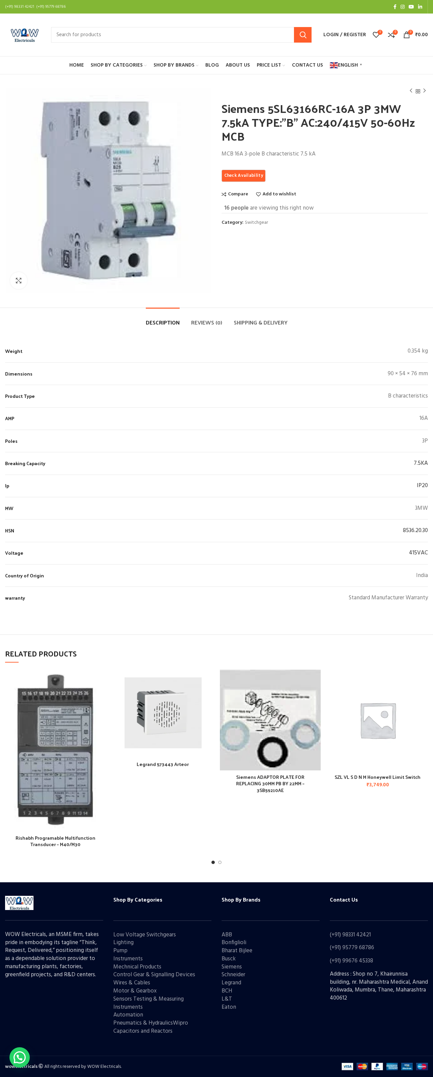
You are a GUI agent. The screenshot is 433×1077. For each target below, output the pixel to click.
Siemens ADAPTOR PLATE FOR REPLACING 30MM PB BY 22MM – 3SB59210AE (270, 783)
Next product (424, 91)
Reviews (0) (206, 322)
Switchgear (256, 223)
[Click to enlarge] (18, 280)
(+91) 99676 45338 (351, 960)
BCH (227, 991)
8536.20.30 (415, 530)
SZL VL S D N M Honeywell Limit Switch (377, 777)
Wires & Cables (131, 982)
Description (163, 322)
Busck (229, 958)
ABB (227, 934)
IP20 (422, 485)
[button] (422, 695)
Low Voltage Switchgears (144, 934)
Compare (238, 194)
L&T (227, 999)
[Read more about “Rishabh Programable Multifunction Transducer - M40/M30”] (100, 695)
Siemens (232, 967)
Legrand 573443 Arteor (163, 764)
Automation (128, 1015)
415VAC (418, 552)
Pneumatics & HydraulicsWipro (150, 1023)
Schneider (233, 974)
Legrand (231, 982)
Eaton (229, 1007)
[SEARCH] (303, 35)
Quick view (100, 711)
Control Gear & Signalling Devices (154, 974)
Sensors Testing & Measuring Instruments (148, 1003)
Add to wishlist (279, 194)
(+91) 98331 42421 (350, 934)
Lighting (123, 942)
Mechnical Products (137, 967)
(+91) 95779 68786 (352, 947)
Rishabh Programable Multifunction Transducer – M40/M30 (55, 841)
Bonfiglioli (234, 942)
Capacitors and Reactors (143, 1031)
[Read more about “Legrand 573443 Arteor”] (208, 695)
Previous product (411, 91)
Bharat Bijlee (237, 950)
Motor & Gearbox (135, 991)
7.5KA (421, 463)
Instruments (128, 958)
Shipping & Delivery (261, 322)
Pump (120, 950)
